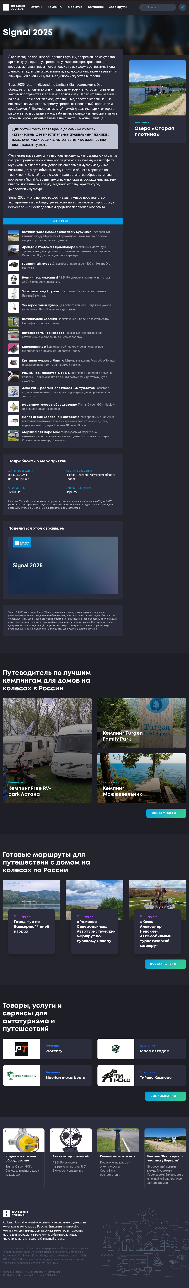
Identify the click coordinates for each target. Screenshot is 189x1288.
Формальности (35, 1272)
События (75, 7)
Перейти (71, 492)
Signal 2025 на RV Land (20, 619)
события (92, 628)
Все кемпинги (166, 813)
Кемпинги (55, 7)
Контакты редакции (13, 1272)
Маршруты (118, 7)
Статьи (36, 7)
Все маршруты (165, 964)
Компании (96, 7)
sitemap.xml (53, 1272)
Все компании (166, 1096)
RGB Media (51, 1275)
